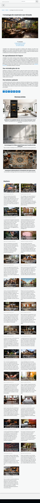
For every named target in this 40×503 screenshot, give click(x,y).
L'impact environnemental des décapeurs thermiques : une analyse (28, 238)
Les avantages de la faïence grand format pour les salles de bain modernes (20, 145)
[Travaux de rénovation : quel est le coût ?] (11, 330)
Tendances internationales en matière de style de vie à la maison (11, 474)
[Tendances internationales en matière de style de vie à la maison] (11, 471)
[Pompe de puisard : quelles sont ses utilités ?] (28, 330)
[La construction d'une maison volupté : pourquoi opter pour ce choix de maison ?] (11, 211)
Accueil (3, 10)
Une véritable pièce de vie (20, 44)
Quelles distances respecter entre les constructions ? (28, 286)
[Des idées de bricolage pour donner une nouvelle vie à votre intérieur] (28, 447)
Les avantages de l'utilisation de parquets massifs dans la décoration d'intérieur (11, 404)
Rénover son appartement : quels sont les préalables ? (28, 308)
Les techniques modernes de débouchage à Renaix (11, 449)
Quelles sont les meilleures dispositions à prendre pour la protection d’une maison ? (11, 358)
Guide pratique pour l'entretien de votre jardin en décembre (11, 238)
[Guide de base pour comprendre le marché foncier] (11, 376)
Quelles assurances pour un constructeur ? (11, 285)
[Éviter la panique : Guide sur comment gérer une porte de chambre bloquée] (28, 423)
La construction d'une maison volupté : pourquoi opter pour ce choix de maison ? (11, 216)
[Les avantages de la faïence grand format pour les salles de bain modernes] (20, 134)
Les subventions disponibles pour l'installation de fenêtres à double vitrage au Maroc (28, 216)
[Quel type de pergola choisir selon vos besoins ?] (28, 188)
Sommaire (20, 42)
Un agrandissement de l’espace (20, 43)
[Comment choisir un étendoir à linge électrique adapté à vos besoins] (28, 376)
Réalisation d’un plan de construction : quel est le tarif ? (11, 309)
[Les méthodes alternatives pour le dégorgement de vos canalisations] (11, 423)
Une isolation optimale (20, 45)
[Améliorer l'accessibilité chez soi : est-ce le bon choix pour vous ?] (20, 108)
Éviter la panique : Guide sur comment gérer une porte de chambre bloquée (28, 426)
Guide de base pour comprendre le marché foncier (11, 379)
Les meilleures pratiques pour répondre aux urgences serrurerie (11, 191)
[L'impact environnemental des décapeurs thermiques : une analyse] (28, 235)
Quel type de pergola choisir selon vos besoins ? (28, 190)
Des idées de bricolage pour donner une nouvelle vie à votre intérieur (28, 450)
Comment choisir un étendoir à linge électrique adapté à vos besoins (28, 379)
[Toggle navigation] (3, 5)
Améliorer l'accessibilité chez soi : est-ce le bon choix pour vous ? (20, 120)
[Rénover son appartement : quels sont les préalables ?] (28, 306)
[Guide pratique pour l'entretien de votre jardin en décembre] (11, 235)
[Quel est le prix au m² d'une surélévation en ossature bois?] (28, 353)
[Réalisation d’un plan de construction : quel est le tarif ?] (11, 306)
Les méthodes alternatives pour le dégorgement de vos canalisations (11, 426)
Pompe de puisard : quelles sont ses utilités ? (28, 332)
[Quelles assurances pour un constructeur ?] (11, 282)
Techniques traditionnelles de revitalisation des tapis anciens (20, 170)
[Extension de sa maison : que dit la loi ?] (28, 259)
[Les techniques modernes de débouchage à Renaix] (11, 447)
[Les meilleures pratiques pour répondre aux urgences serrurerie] (11, 188)
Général (7, 10)
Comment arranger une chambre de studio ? (11, 261)
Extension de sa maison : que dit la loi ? (28, 261)
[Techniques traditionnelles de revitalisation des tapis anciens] (20, 159)
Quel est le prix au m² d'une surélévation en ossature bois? (29, 357)
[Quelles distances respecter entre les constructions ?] (28, 282)
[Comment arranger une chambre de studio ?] (11, 259)
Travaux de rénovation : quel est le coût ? (11, 332)
